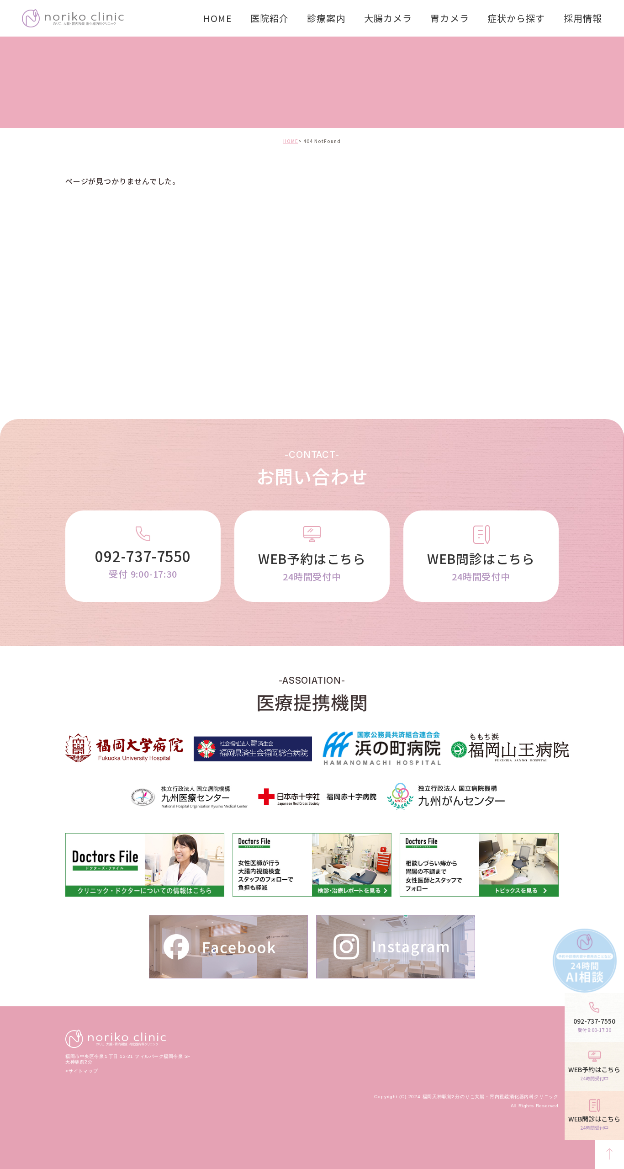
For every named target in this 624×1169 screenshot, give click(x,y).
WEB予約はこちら (312, 566)
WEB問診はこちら (481, 566)
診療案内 (326, 18)
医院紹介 (269, 18)
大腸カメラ (388, 18)
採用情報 (583, 18)
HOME (217, 18)
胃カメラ (449, 18)
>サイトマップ (81, 1070)
